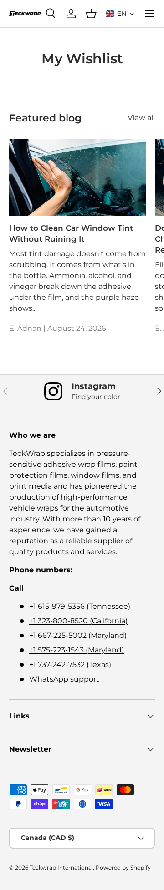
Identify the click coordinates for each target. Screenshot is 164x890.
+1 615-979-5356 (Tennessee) (79, 606)
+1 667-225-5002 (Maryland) (78, 635)
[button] (120, 13)
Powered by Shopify (123, 867)
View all (141, 117)
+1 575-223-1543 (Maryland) (76, 650)
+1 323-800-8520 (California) (78, 621)
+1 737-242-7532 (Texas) (70, 664)
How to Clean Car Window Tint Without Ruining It (71, 233)
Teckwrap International (61, 867)
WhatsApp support (64, 679)
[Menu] (149, 14)
